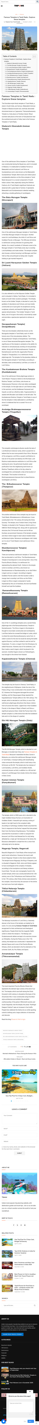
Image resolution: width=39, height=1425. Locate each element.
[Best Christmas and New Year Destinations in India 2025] (7, 1265)
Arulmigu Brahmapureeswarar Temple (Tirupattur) (20, 73)
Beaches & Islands (6, 1345)
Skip (25, 1421)
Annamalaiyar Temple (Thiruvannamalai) (18, 91)
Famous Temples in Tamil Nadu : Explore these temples (17, 60)
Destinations (4, 1350)
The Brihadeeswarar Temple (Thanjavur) (17, 75)
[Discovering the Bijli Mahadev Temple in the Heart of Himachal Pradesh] (5, 1376)
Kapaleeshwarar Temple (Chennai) (17, 81)
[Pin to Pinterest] (27, 1046)
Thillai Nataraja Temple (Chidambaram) (18, 89)
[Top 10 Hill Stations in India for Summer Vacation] (7, 1253)
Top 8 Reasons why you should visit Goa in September (23, 1369)
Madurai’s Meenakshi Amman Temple (17, 63)
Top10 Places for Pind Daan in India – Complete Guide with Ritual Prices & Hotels (24, 1287)
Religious (3, 1355)
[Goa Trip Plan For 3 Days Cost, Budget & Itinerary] (19, 1081)
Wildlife (3, 1358)
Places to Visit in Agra (18, 1019)
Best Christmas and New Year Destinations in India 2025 (24, 1263)
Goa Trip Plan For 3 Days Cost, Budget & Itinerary (24, 1240)
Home (4, 1408)
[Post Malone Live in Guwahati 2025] (5, 1382)
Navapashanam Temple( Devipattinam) (17, 69)
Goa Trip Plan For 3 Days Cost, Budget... (19, 1096)
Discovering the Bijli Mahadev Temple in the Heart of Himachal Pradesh (23, 1376)
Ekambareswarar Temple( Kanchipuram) (17, 77)
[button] (38, 1)
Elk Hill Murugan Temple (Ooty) (16, 83)
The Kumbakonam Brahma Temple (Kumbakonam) (20, 71)
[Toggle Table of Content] (33, 56)
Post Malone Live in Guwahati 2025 (21, 1383)
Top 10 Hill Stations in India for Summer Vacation (25, 1252)
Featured (3, 1353)
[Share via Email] (29, 1046)
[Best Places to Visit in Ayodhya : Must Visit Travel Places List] (7, 1277)
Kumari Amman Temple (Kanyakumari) (18, 85)
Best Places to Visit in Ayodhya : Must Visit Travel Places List (25, 1275)
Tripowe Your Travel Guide (13, 22)
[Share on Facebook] (24, 1046)
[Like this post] (22, 1046)
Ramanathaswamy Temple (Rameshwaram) (18, 79)
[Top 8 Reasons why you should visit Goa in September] (5, 1369)
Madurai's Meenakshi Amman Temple (12, 1030)
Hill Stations (4, 1347)
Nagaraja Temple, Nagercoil (15, 87)
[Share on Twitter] (26, 1047)
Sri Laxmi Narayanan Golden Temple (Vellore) (19, 67)
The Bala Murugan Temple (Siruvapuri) (17, 65)
